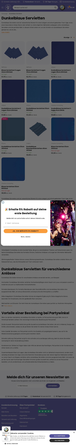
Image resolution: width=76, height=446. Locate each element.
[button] (26, 444)
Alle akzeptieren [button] (59, 436)
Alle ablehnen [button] (59, 440)
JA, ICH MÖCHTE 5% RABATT (26, 231)
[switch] (6, 439)
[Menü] (9, 427)
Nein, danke (25, 237)
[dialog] (38, 438)
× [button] (74, 432)
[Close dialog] (3, 202)
